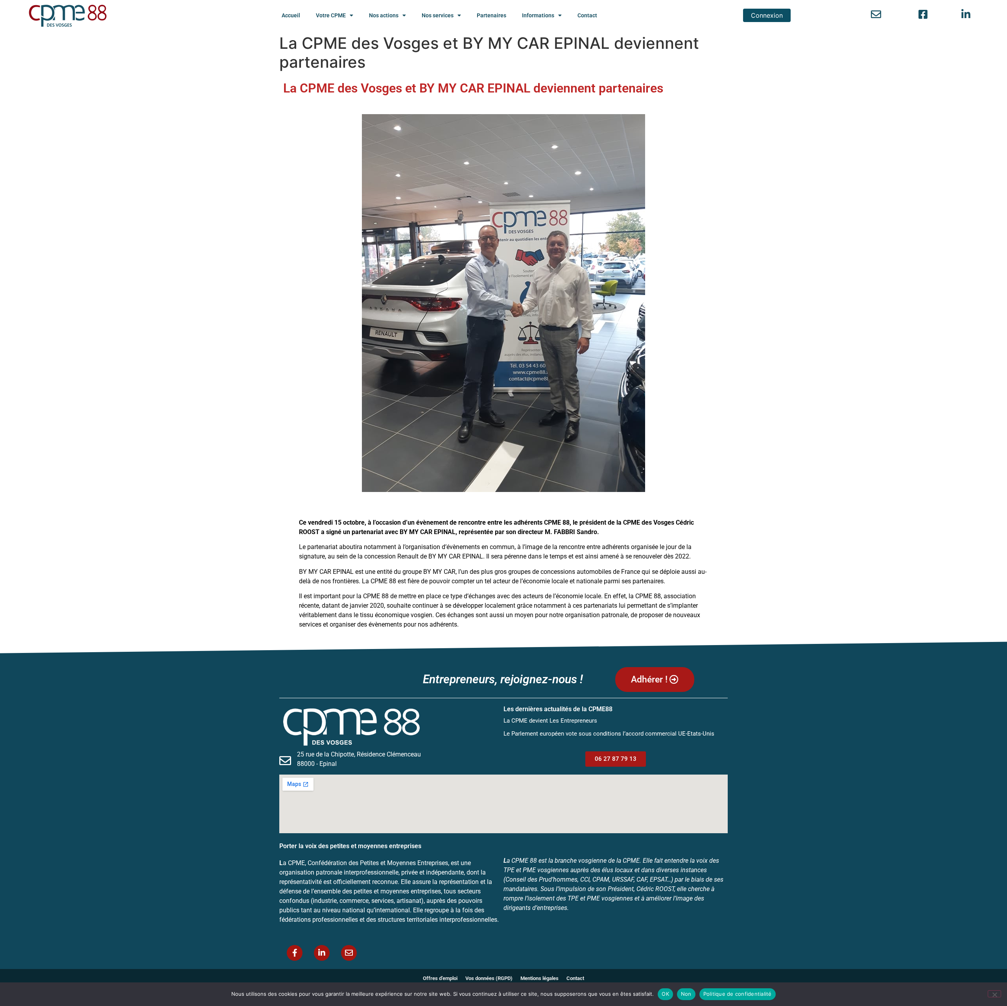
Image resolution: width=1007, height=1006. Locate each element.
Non (686, 994)
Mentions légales (539, 978)
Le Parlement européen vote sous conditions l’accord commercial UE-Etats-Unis (609, 733)
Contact (587, 15)
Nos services (438, 15)
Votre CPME (331, 15)
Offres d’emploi (440, 978)
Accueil (291, 15)
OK (665, 994)
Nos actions (383, 15)
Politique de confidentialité (737, 994)
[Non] (994, 993)
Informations (538, 15)
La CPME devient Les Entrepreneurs (550, 720)
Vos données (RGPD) (489, 978)
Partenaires (491, 15)
